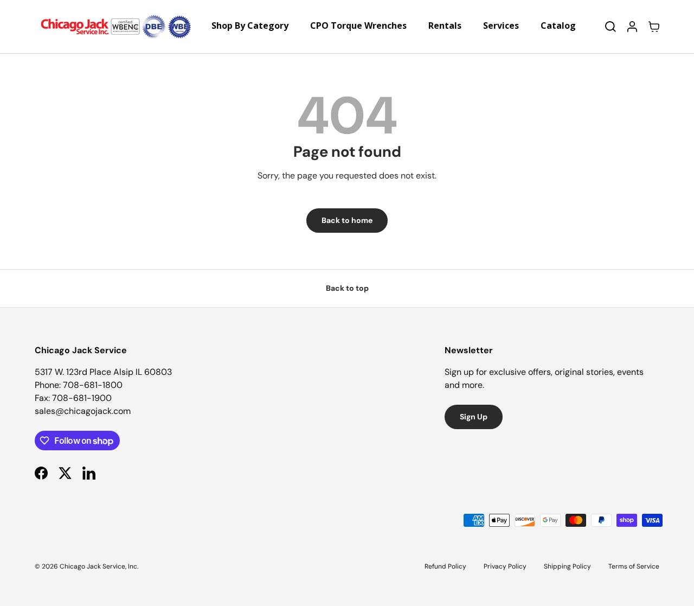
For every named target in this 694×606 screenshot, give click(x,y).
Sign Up (473, 417)
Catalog (558, 25)
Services (501, 25)
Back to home (347, 220)
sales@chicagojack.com (83, 411)
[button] (654, 26)
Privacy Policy (505, 566)
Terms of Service (633, 566)
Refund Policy (445, 566)
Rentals (444, 25)
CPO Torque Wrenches (358, 25)
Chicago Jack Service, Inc (98, 566)
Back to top (347, 288)
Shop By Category (249, 25)
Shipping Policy (567, 566)
